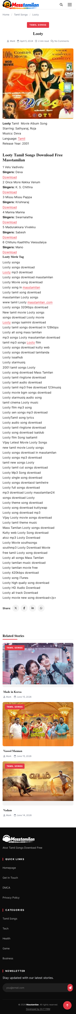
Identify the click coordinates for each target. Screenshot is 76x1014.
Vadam (7, 810)
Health (6, 938)
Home (6, 14)
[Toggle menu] (69, 4)
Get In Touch (10, 877)
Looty (7, 272)
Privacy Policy (11, 897)
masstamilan (31, 287)
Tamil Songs (21, 14)
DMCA (6, 887)
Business (8, 958)
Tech (5, 928)
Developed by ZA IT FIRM (38, 1009)
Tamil (21, 138)
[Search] (61, 4)
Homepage (9, 867)
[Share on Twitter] (15, 608)
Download (10, 177)
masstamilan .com (40, 302)
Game (6, 948)
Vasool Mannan (12, 751)
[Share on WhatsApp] (41, 608)
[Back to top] (67, 1005)
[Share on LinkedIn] (32, 608)
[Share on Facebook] (24, 608)
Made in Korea (12, 692)
